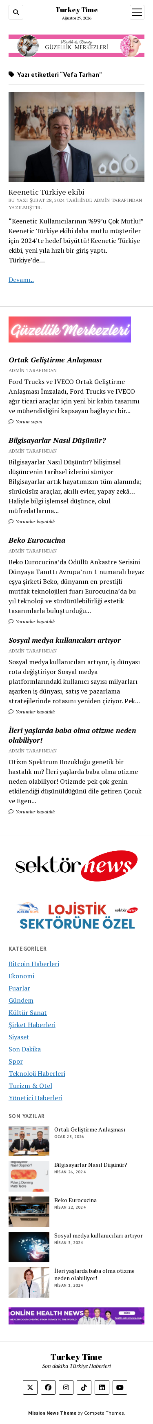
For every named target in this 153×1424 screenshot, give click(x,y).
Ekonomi (21, 975)
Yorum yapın (28, 421)
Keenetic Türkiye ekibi (46, 192)
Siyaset (19, 1036)
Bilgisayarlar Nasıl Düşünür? (57, 440)
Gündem (21, 1000)
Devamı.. (21, 279)
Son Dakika (25, 1049)
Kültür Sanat (28, 1012)
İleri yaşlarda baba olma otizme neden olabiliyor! (72, 735)
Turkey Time (76, 9)
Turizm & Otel (30, 1085)
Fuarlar (19, 988)
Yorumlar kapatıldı (34, 521)
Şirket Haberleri (32, 1024)
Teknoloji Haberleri (37, 1073)
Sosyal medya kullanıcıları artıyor (65, 640)
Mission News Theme (52, 1413)
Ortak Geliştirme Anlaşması (55, 359)
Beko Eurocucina (37, 540)
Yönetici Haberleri (35, 1097)
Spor (16, 1061)
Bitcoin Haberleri (34, 963)
